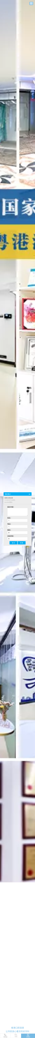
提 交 (13, 543)
